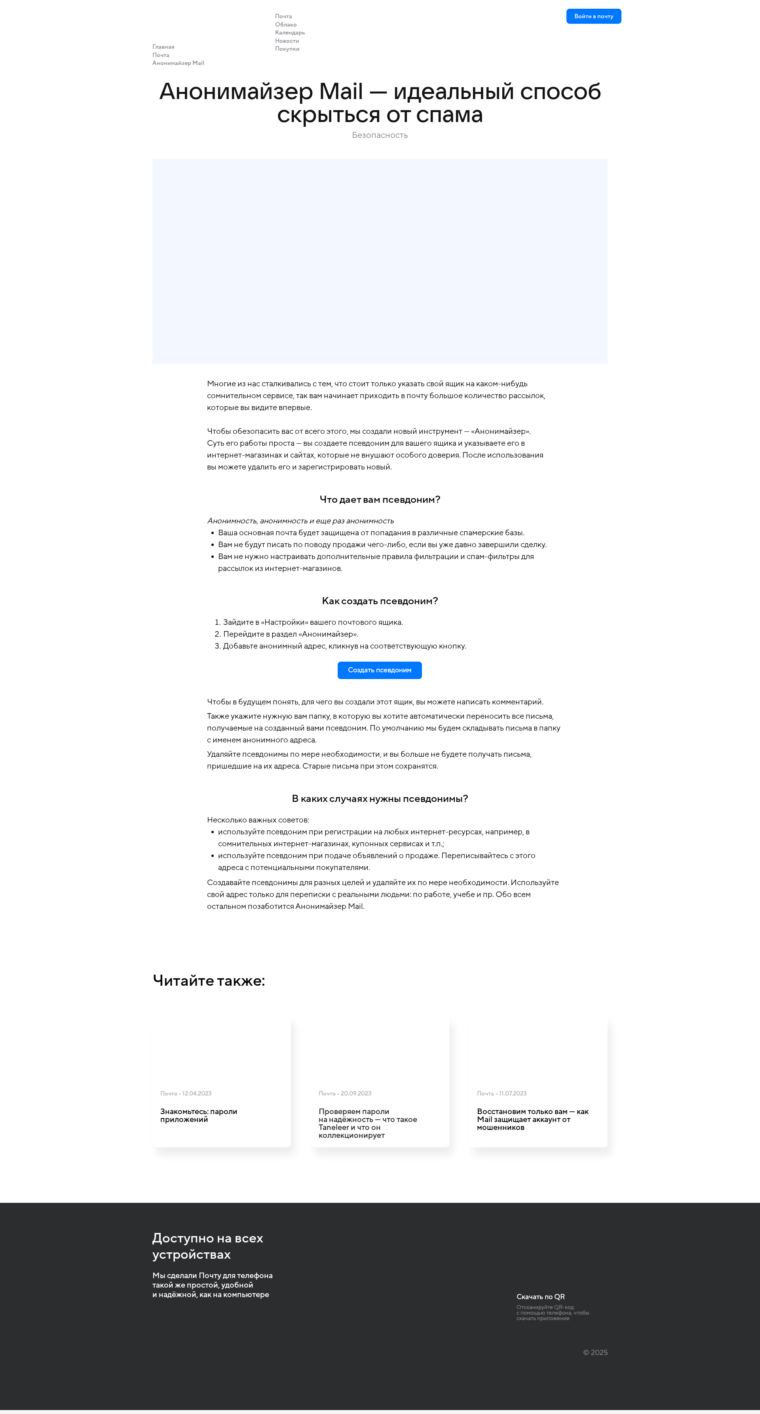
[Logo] (160, 15)
